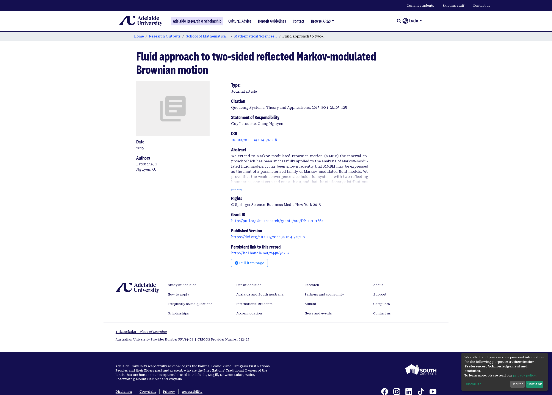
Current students (420, 5)
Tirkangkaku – (141, 331)
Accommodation (249, 313)
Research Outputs (165, 36)
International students (254, 304)
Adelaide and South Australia (260, 294)
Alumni (310, 304)
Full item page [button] (251, 263)
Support (379, 294)
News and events (318, 313)
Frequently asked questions (190, 304)
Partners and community (324, 294)
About (378, 285)
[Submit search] (399, 21)
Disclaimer (124, 391)
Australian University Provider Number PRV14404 (154, 339)
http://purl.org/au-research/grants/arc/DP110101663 (277, 221)
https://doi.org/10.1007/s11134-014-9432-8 (268, 237)
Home (139, 36)
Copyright (148, 391)
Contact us (481, 5)
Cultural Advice (239, 21)
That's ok (534, 384)
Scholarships (178, 313)
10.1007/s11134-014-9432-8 (254, 140)
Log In (413, 20)
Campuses (381, 304)
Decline (517, 384)
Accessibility (192, 391)
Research (312, 285)
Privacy (169, 391)
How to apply (178, 294)
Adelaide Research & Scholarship (197, 21)
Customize (472, 384)
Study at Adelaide (182, 285)
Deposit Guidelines (272, 21)
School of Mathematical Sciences (207, 36)
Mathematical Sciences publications (255, 36)
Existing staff (453, 5)
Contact (298, 21)
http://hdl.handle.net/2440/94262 (260, 253)
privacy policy (524, 375)
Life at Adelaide (248, 285)
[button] (405, 21)
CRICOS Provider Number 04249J (223, 339)
